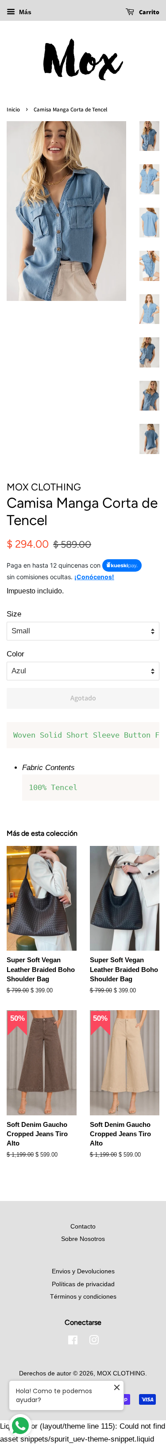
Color (15, 654)
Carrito (148, 12)
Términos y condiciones (83, 1296)
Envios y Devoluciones (83, 1271)
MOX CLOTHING (121, 1373)
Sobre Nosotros (83, 1238)
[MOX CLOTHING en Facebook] (73, 1341)
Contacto (83, 1226)
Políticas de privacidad (83, 1284)
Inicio (13, 109)
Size (14, 614)
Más (24, 12)
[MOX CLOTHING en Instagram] (94, 1341)
